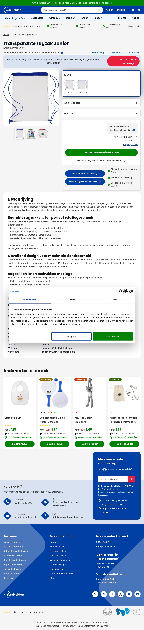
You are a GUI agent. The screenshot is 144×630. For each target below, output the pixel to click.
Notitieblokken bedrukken (15, 551)
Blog (52, 578)
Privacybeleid (107, 489)
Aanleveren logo (58, 564)
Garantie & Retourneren (61, 573)
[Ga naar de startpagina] (12, 10)
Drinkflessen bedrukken (14, 560)
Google (123, 492)
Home (6, 34)
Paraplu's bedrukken (13, 546)
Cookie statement (86, 626)
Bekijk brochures (11, 573)
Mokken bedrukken (12, 542)
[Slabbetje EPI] (20, 393)
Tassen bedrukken (12, 569)
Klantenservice (134, 26)
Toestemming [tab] (29, 299)
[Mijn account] (133, 10)
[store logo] (37, 594)
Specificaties (115, 52)
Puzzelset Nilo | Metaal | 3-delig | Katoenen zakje (123, 420)
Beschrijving (98, 52)
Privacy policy (69, 626)
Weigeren (71, 336)
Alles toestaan (113, 336)
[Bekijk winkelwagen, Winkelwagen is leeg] (139, 10)
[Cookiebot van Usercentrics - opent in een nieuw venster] (121, 291)
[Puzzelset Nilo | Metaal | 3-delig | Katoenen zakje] (124, 393)
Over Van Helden (58, 551)
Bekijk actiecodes (103, 3)
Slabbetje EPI (13, 417)
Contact (54, 542)
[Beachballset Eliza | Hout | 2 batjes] (54, 393)
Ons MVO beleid (58, 555)
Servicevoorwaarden (107, 492)
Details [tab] (72, 299)
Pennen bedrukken (12, 555)
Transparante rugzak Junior (25, 34)
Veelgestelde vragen (60, 560)
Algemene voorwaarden (47, 626)
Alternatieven (134, 52)
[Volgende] (56, 99)
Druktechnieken (57, 569)
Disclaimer (102, 626)
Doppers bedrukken (12, 564)
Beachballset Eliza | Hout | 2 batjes (52, 419)
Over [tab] (114, 299)
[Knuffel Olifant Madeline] (89, 393)
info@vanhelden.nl (105, 546)
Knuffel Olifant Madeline (84, 419)
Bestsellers (8, 578)
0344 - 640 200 (117, 10)
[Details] (61, 53)
